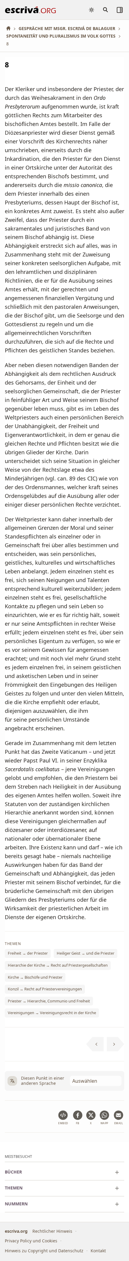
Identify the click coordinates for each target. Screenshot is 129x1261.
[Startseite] (10, 28)
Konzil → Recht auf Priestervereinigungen (45, 989)
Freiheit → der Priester (28, 953)
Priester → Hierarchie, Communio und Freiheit (49, 1001)
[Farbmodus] (91, 10)
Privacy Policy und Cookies (31, 1241)
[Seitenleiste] (119, 10)
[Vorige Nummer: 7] (95, 1044)
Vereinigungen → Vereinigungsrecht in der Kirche (52, 1013)
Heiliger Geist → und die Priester (85, 953)
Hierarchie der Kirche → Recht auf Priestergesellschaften (58, 965)
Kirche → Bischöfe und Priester (35, 977)
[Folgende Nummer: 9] (115, 1044)
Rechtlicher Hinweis (52, 1231)
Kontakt (98, 1250)
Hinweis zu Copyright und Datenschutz (44, 1250)
